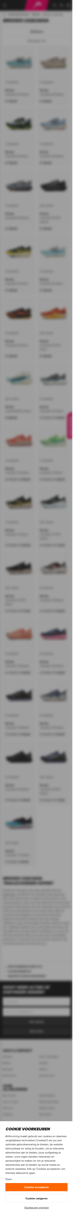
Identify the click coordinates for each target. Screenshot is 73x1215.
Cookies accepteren (36, 1187)
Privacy (8, 1179)
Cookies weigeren (36, 1198)
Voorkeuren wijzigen (36, 1207)
